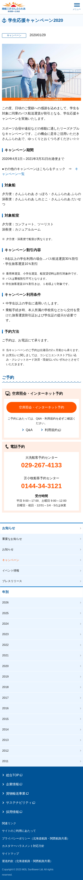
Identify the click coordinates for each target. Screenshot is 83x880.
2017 (5, 697)
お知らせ (8, 528)
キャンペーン (10, 560)
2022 (5, 644)
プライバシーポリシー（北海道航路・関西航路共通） (36, 838)
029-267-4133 (41, 465)
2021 (5, 655)
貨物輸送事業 (15, 793)
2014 (5, 729)
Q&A (29, 430)
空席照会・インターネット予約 (41, 407)
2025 (5, 613)
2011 (5, 761)
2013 (5, 740)
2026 (5, 602)
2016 (5, 708)
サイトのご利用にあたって (19, 830)
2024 (5, 623)
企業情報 (12, 784)
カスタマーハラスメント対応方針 (23, 845)
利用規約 (51, 430)
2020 (5, 666)
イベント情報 (10, 570)
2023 (5, 634)
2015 (5, 719)
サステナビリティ (19, 802)
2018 (5, 687)
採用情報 (12, 812)
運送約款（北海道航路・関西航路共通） (27, 861)
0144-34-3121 (41, 486)
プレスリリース (12, 581)
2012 (5, 750)
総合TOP (12, 775)
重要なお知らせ (12, 538)
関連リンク (9, 823)
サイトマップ (10, 853)
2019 (5, 676)
